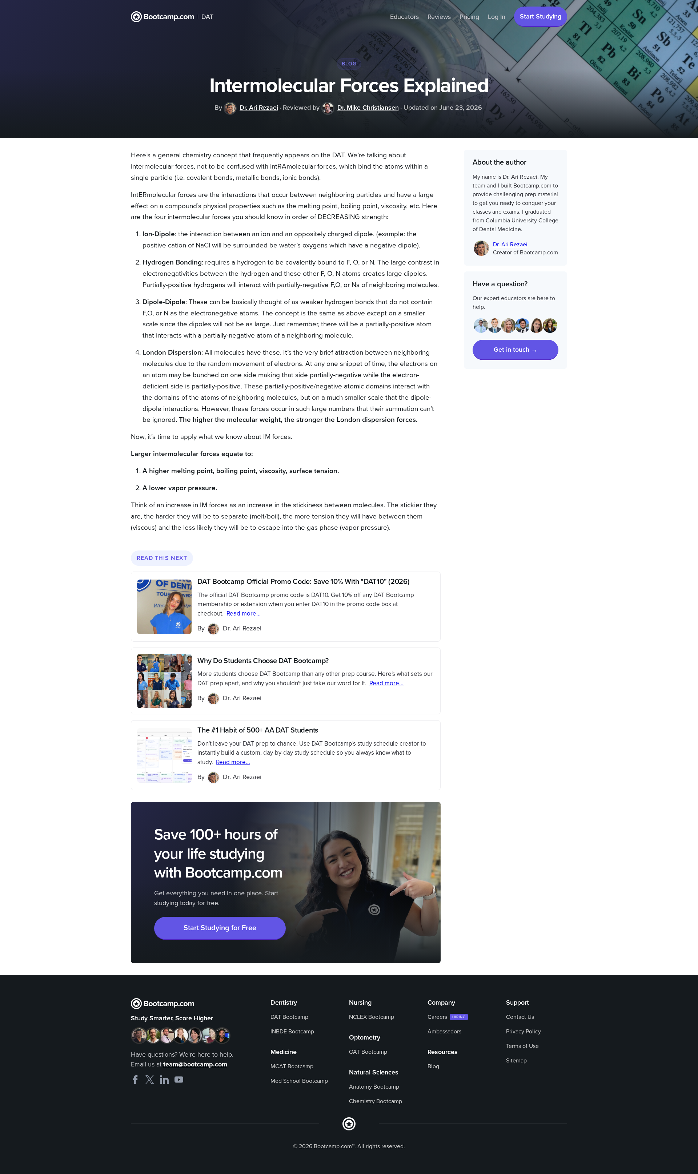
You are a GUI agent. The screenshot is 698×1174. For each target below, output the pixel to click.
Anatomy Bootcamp (374, 1086)
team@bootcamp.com (195, 1064)
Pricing (469, 16)
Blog (433, 1066)
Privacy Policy (523, 1031)
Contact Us (520, 1017)
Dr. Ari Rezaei (259, 108)
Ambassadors (444, 1031)
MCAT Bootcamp (291, 1066)
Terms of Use (522, 1046)
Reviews (439, 16)
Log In (496, 16)
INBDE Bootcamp (292, 1031)
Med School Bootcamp (299, 1081)
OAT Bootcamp (368, 1052)
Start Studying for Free (220, 928)
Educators (404, 16)
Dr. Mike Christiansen (368, 108)
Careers (437, 1017)
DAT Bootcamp (289, 1017)
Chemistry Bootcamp (375, 1101)
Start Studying (540, 16)
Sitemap (516, 1060)
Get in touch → (516, 350)
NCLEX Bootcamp (371, 1017)
